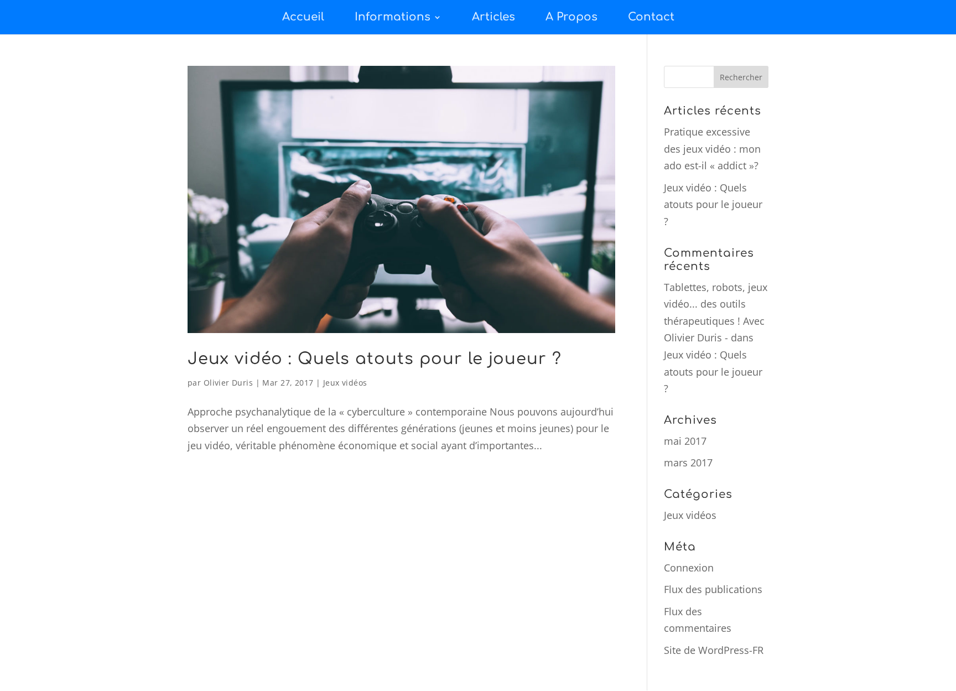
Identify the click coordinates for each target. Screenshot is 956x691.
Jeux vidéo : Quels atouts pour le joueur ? (375, 359)
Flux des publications (713, 589)
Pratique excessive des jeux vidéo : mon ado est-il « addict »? (712, 148)
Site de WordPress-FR (713, 650)
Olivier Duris (228, 382)
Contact (651, 17)
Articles (493, 17)
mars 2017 (688, 462)
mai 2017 (685, 441)
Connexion (689, 567)
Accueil (303, 17)
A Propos (571, 17)
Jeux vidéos (345, 382)
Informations (392, 17)
